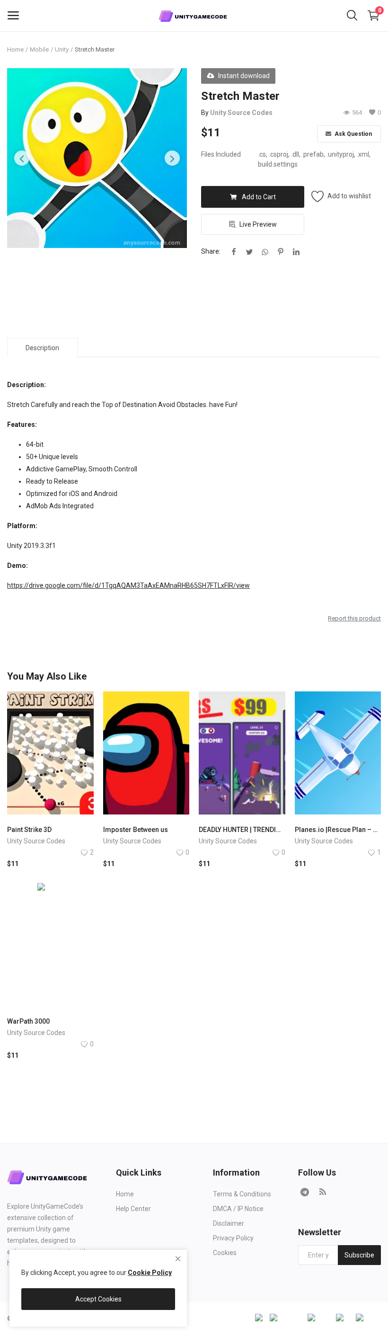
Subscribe (359, 1255)
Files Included (221, 154)
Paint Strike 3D (29, 829)
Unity (62, 49)
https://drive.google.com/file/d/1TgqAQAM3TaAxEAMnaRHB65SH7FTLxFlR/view (128, 585)
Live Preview (258, 224)
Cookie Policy (150, 1272)
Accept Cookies (98, 1299)
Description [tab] (42, 348)
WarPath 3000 (28, 1021)
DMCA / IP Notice (238, 1208)
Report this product (354, 618)
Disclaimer (228, 1223)
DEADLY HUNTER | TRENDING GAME (242, 829)
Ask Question (352, 134)
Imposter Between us (135, 829)
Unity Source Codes (241, 112)
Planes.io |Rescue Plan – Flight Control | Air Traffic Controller (338, 829)
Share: (210, 251)
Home (15, 49)
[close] (178, 1259)
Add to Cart (259, 197)
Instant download (244, 76)
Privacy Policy (233, 1238)
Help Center (133, 1208)
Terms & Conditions (242, 1194)
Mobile (39, 49)
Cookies (225, 1252)
